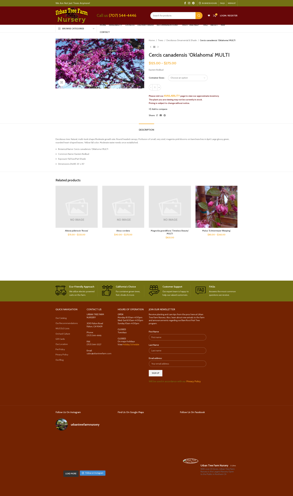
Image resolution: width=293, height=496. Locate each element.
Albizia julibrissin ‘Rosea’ (76, 230)
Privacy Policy (62, 354)
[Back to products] (154, 47)
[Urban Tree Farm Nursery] (190, 461)
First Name (154, 331)
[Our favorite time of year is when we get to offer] (104, 451)
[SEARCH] (199, 15)
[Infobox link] (77, 291)
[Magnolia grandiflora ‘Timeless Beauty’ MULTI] (170, 207)
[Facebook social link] (185, 3)
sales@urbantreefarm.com (99, 353)
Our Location (62, 344)
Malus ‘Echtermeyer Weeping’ (216, 230)
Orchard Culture (63, 333)
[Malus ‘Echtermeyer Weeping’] (216, 207)
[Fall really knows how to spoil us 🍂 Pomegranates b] (65, 463)
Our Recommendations (67, 323)
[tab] (146, 128)
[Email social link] (161, 115)
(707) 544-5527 (94, 344)
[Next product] (158, 47)
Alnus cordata (123, 230)
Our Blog (59, 360)
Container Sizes (156, 77)
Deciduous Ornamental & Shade (181, 40)
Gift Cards (60, 339)
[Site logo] (72, 15)
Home (152, 40)
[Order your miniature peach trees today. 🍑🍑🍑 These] (104, 439)
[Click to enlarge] (61, 82)
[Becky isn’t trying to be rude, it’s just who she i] (104, 463)
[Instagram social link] (189, 3)
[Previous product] (150, 47)
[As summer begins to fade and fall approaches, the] (84, 463)
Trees (160, 40)
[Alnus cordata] (123, 207)
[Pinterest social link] (193, 3)
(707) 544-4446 (122, 15)
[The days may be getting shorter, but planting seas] (84, 451)
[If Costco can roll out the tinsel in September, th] (65, 451)
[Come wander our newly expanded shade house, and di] (84, 439)
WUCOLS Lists (62, 328)
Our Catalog (61, 318)
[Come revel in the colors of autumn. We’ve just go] (65, 439)
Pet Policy (60, 349)
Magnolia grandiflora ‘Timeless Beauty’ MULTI (170, 232)
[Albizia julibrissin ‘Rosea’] (77, 207)
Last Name (154, 345)
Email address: (155, 358)
